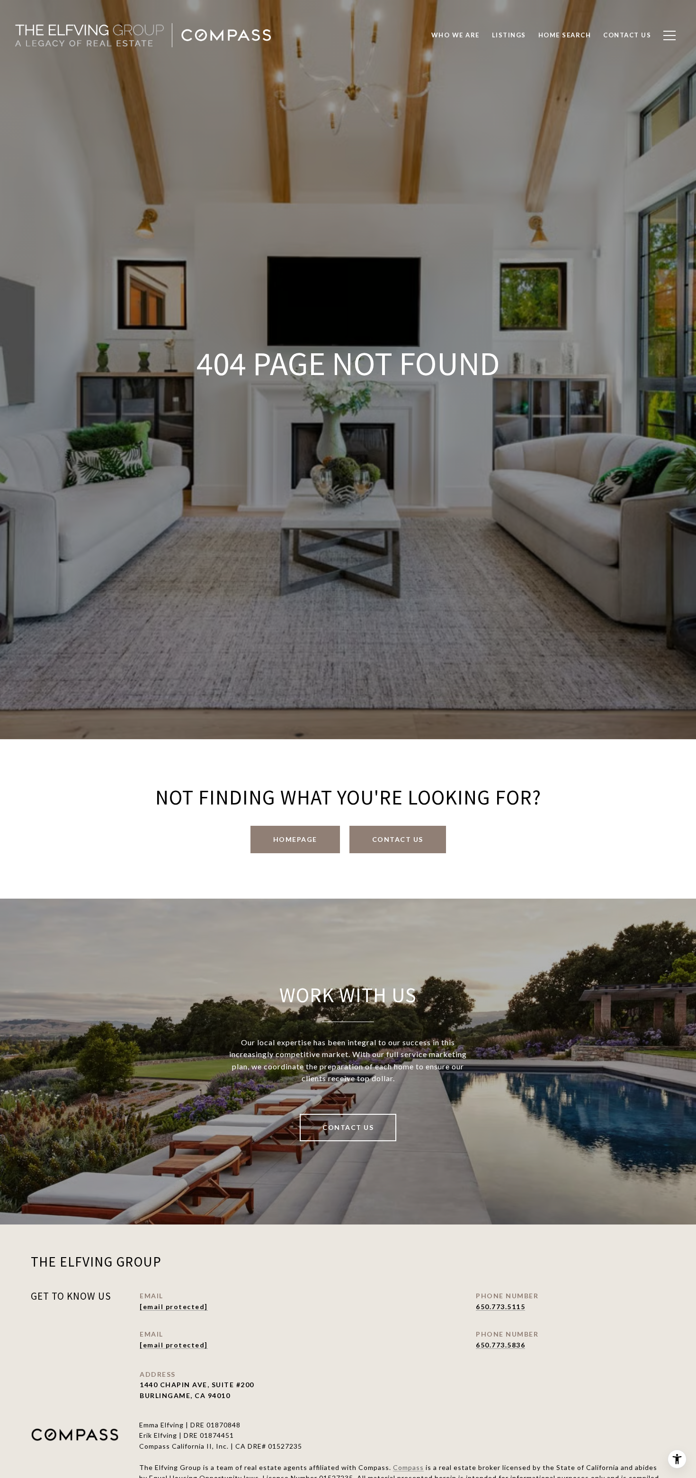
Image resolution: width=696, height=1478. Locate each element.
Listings (509, 35)
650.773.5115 (500, 1307)
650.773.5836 (500, 1345)
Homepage (295, 839)
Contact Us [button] (397, 839)
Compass (408, 1467)
